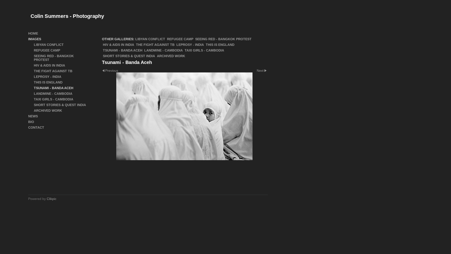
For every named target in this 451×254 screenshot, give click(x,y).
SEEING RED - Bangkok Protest (223, 39)
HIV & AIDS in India (118, 45)
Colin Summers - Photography (67, 16)
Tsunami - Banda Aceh (122, 50)
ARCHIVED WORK (171, 56)
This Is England (220, 45)
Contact (36, 127)
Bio (31, 122)
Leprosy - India (190, 45)
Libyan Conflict (150, 39)
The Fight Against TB (155, 45)
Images (34, 39)
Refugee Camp (180, 39)
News (33, 116)
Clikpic (51, 199)
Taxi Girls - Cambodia (204, 50)
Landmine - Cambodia (163, 50)
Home (33, 33)
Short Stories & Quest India (129, 56)
